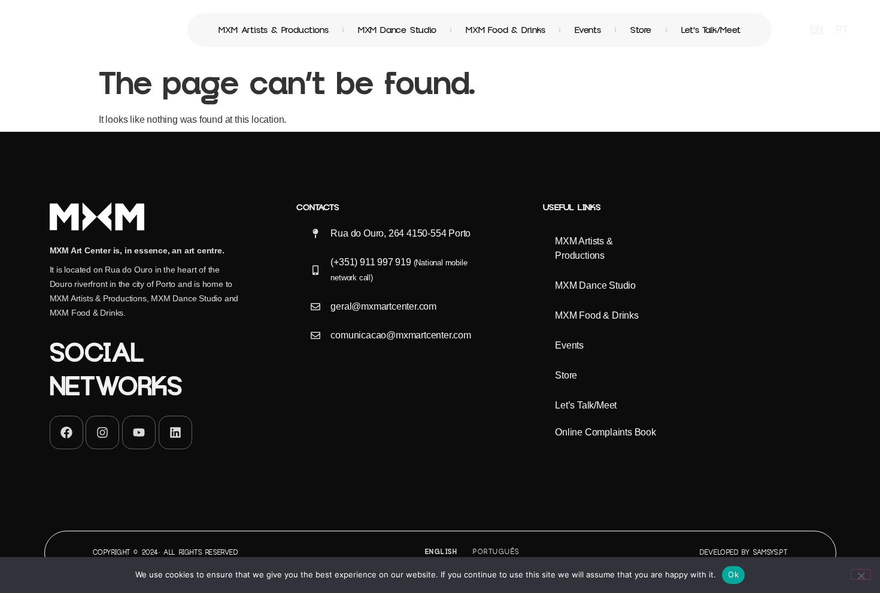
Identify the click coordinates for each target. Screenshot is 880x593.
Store (640, 30)
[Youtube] (139, 432)
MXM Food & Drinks (505, 30)
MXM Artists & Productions (273, 30)
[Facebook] (66, 432)
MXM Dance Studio (397, 30)
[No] (861, 574)
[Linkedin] (175, 432)
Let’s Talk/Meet (711, 30)
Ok (733, 574)
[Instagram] (102, 432)
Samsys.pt (770, 552)
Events (588, 30)
